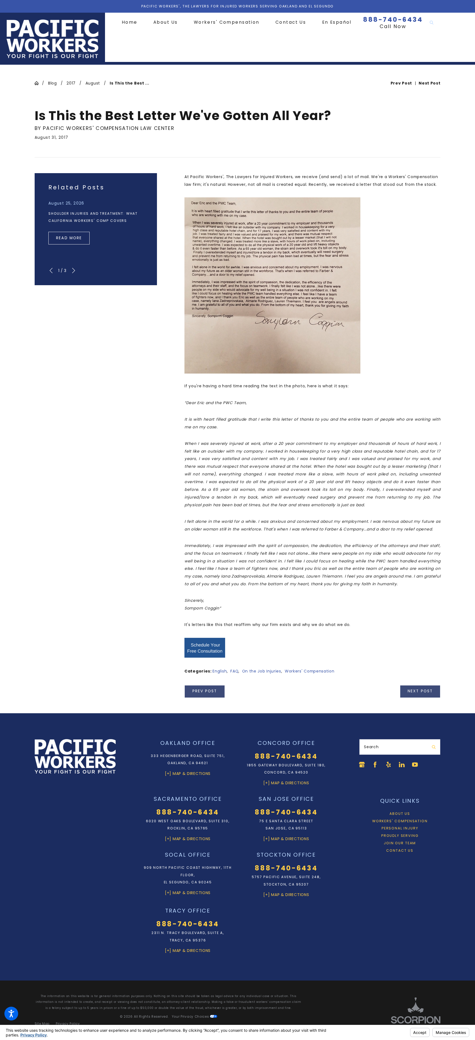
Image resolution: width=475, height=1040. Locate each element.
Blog (52, 83)
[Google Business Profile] (362, 764)
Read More (69, 238)
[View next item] (73, 270)
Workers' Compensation (310, 671)
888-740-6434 (393, 19)
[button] (11, 1013)
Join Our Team (400, 843)
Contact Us (399, 850)
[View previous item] (51, 270)
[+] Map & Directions (188, 773)
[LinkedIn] (402, 764)
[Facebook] (375, 764)
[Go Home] (38, 83)
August (92, 83)
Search (371, 747)
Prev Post (204, 691)
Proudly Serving (400, 835)
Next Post (420, 691)
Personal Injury (400, 828)
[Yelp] (388, 764)
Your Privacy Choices (191, 1016)
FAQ (234, 671)
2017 (71, 83)
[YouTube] (415, 764)
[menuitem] (133, 22)
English (219, 671)
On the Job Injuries (261, 671)
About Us (400, 813)
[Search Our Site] (431, 22)
